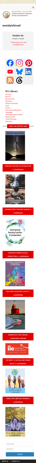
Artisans (8, 94)
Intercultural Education (13, 110)
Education (8, 101)
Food (7, 106)
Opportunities (10, 117)
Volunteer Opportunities (13, 115)
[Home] (18, 14)
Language (8, 112)
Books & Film (9, 99)
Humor (7, 108)
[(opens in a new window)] (10, 63)
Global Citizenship (11, 103)
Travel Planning (10, 119)
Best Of (8, 97)
